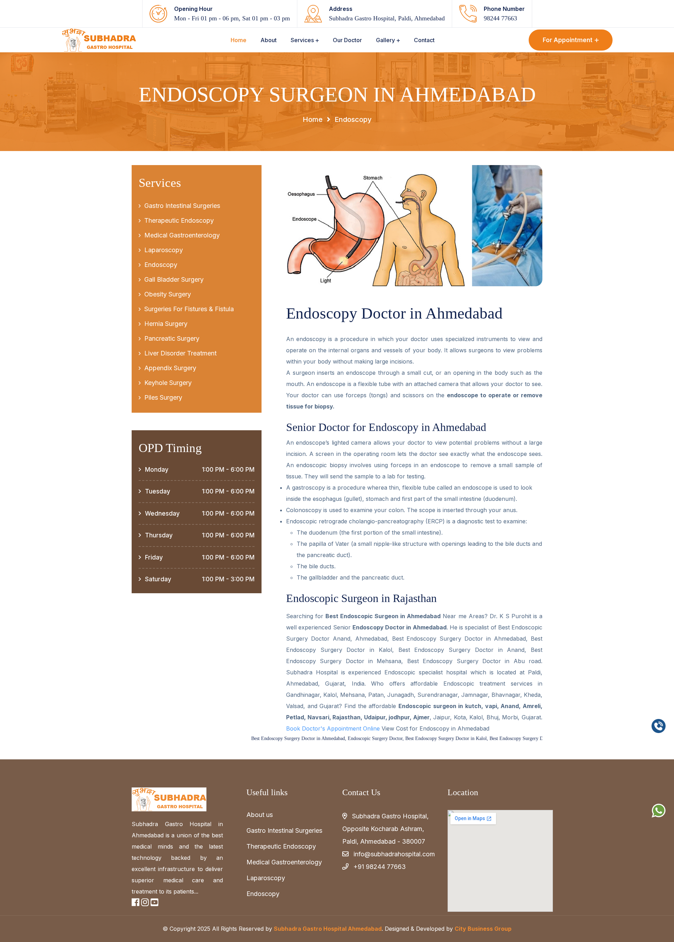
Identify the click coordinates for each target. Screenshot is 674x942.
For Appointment (568, 40)
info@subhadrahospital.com (394, 854)
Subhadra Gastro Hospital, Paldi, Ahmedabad (387, 18)
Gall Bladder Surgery (174, 279)
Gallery (385, 40)
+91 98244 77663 (379, 866)
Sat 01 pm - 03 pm (266, 18)
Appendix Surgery (170, 368)
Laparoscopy (163, 250)
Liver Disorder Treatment (180, 353)
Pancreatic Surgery (171, 338)
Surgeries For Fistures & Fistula (189, 309)
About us (259, 814)
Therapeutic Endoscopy (179, 220)
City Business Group (483, 928)
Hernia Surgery (165, 323)
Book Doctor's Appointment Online (333, 728)
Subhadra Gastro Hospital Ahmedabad (328, 928)
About (268, 40)
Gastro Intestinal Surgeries (182, 205)
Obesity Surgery (167, 294)
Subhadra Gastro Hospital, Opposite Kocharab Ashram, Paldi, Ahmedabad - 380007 (385, 828)
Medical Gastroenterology (182, 235)
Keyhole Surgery (168, 382)
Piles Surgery (163, 397)
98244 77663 (500, 18)
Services (302, 40)
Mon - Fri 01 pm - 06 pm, (207, 18)
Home (238, 40)
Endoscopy (160, 264)
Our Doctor (347, 40)
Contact (424, 40)
